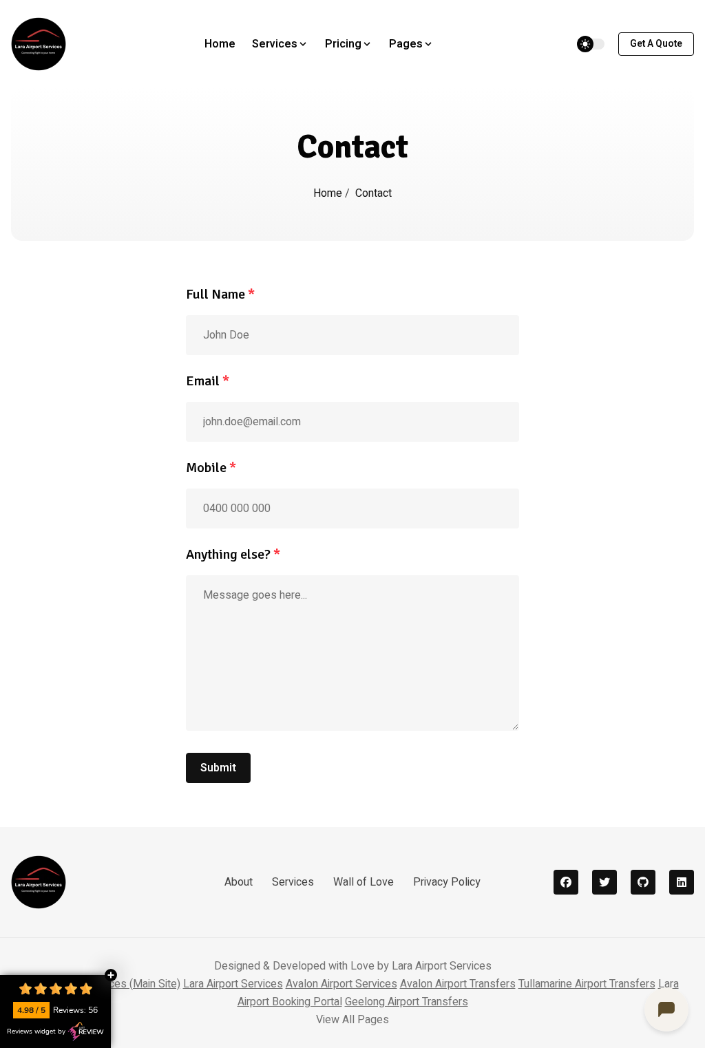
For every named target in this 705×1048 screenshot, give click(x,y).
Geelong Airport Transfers (406, 1002)
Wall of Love (363, 882)
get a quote (656, 43)
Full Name (220, 294)
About (238, 882)
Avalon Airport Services (341, 984)
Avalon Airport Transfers (458, 984)
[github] (643, 882)
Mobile (211, 467)
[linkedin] (681, 882)
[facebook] (566, 882)
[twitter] (604, 882)
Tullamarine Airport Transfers (586, 984)
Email (207, 380)
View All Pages (352, 1020)
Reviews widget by (36, 1031)
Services (293, 882)
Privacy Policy (447, 882)
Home (219, 44)
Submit (218, 768)
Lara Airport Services (233, 984)
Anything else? (233, 554)
